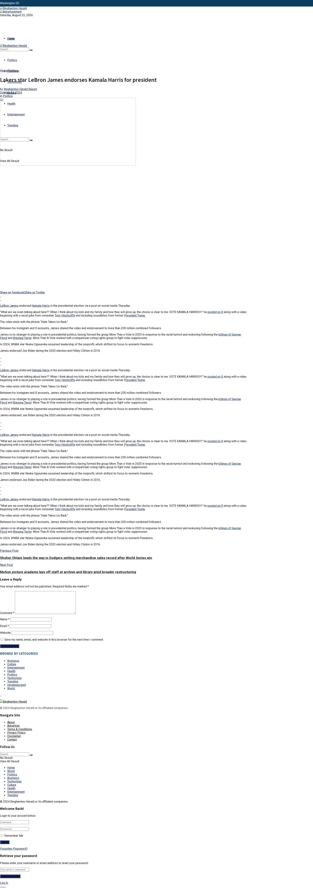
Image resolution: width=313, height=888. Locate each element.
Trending (12, 681)
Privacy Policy (16, 732)
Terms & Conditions (19, 729)
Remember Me (13, 835)
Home (11, 38)
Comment (7, 613)
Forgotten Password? (14, 848)
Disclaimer (14, 736)
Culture (11, 664)
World (11, 688)
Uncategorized (16, 685)
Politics (12, 60)
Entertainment (16, 667)
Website (5, 632)
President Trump (134, 315)
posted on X (215, 312)
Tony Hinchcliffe (65, 315)
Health (11, 671)
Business (13, 661)
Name (4, 619)
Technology (14, 678)
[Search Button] (31, 50)
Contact (12, 739)
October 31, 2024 (11, 92)
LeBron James (9, 305)
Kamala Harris (41, 305)
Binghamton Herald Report (20, 89)
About (11, 722)
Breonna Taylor (22, 338)
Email (4, 626)
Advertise (13, 725)
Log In (4, 883)
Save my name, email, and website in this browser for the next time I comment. (54, 639)
